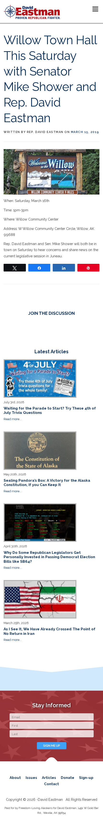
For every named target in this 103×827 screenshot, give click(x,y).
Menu (95, 9)
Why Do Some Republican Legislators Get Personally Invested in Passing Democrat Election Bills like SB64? (49, 557)
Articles (49, 778)
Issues (31, 778)
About (15, 778)
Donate (67, 778)
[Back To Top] (51, 763)
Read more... (13, 419)
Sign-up (86, 778)
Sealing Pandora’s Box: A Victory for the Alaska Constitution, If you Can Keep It (47, 482)
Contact (51, 784)
